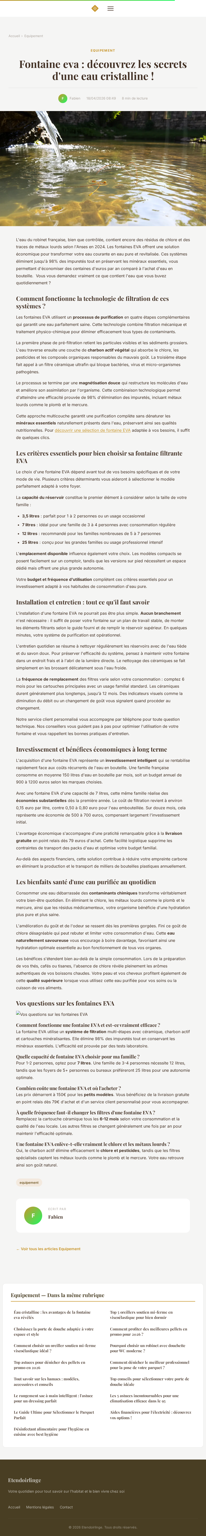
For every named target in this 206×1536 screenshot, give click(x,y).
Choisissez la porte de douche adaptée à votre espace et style (54, 1331)
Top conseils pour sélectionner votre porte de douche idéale (149, 1381)
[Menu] (111, 9)
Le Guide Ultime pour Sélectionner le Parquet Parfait (54, 1415)
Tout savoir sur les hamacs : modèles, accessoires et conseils (46, 1381)
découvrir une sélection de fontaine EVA (93, 430)
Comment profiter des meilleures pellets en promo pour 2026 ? (148, 1331)
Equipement (33, 36)
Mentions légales (40, 1507)
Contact (66, 1507)
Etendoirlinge (24, 1479)
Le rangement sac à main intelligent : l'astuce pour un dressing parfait (53, 1398)
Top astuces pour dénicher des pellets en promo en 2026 (49, 1365)
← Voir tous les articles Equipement (48, 1248)
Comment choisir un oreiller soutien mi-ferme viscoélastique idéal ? (55, 1348)
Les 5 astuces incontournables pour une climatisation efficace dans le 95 (144, 1398)
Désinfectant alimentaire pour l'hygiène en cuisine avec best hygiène (51, 1431)
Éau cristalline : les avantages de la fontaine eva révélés (52, 1315)
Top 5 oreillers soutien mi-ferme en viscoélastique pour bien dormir (141, 1315)
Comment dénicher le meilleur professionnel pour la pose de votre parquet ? (149, 1365)
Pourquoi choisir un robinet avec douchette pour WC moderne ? (147, 1348)
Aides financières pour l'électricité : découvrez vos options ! (150, 1415)
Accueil (14, 36)
